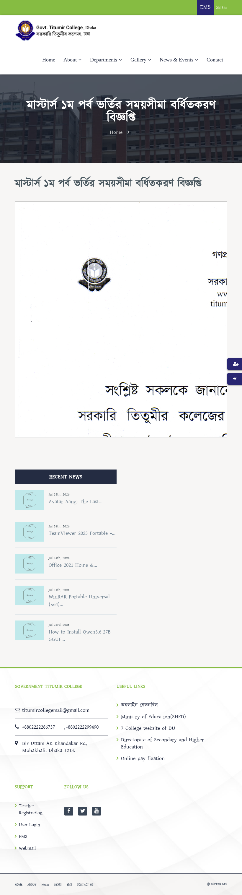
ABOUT (32, 885)
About (70, 60)
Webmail (27, 848)
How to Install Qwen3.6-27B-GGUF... (80, 635)
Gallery (138, 60)
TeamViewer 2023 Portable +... (82, 533)
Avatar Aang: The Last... (75, 501)
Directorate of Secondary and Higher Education (162, 743)
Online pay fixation (143, 758)
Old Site (221, 7)
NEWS (58, 885)
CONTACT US (85, 885)
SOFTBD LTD (219, 884)
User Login (29, 824)
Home (48, 60)
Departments (103, 60)
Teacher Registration (30, 809)
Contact (215, 60)
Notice (45, 885)
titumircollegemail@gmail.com (55, 710)
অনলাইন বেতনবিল (139, 705)
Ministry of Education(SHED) (153, 716)
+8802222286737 (38, 727)
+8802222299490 (82, 727)
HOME (18, 885)
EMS (23, 836)
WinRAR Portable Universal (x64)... (79, 600)
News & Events (176, 60)
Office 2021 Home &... (73, 565)
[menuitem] (234, 373)
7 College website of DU (148, 728)
